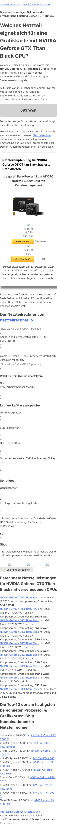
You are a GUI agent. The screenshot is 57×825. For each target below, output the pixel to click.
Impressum (6, 811)
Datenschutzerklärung (27, 811)
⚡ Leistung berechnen (16, 569)
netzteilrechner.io (16, 320)
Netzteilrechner (42, 135)
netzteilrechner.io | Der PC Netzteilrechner (25, 4)
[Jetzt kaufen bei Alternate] (28, 225)
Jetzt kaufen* (23, 241)
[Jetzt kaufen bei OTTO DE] (28, 246)
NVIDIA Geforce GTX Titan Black (19, 597)
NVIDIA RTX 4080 (43, 758)
